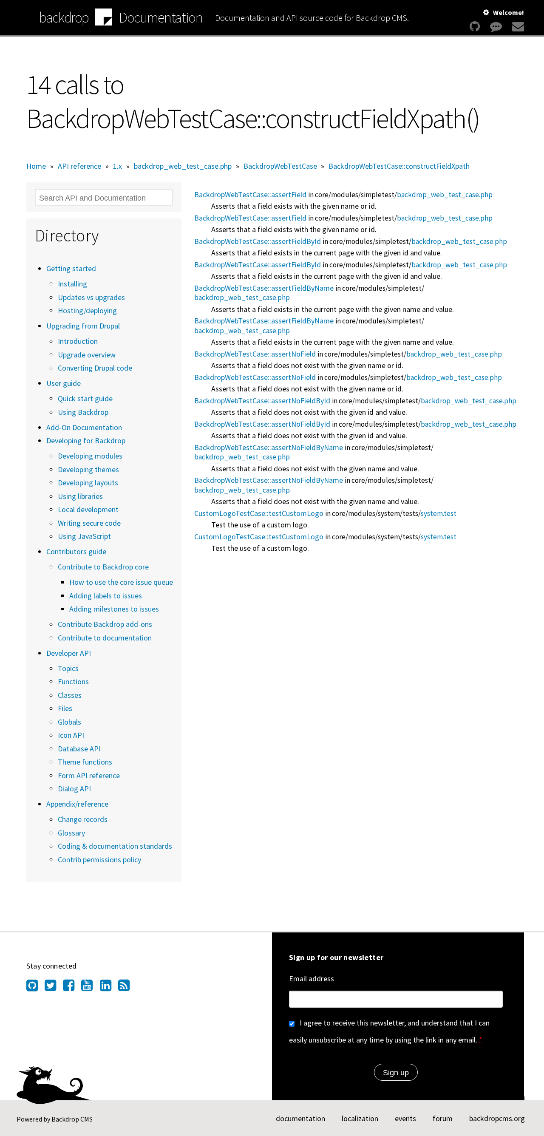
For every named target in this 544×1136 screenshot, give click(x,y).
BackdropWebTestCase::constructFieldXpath (399, 166)
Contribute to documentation (105, 638)
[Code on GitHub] (475, 26)
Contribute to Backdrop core (103, 567)
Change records (83, 819)
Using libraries (80, 496)
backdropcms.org (497, 1118)
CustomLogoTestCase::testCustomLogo (258, 513)
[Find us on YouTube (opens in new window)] (90, 987)
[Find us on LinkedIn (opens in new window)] (109, 987)
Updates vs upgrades (91, 297)
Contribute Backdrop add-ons (105, 624)
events (405, 1118)
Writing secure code (89, 523)
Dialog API (74, 788)
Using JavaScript (84, 536)
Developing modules (90, 456)
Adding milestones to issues (114, 609)
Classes (70, 695)
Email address (311, 978)
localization (360, 1118)
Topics (68, 668)
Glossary (71, 833)
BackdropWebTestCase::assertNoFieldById (262, 400)
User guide (63, 383)
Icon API (71, 735)
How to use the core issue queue (121, 582)
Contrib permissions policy (99, 859)
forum (443, 1118)
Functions (73, 681)
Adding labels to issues (105, 596)
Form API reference (89, 775)
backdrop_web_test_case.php (183, 166)
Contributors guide (76, 551)
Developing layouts (88, 482)
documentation (300, 1118)
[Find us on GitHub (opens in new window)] (35, 987)
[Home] (103, 18)
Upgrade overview (87, 355)
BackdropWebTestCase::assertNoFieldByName (268, 447)
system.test (438, 513)
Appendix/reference (77, 804)
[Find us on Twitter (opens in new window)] (54, 987)
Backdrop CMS (72, 1119)
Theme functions (85, 762)
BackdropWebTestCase (280, 166)
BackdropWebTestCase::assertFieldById (257, 241)
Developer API (68, 653)
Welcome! (508, 12)
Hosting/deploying (87, 310)
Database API (79, 749)
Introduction (78, 341)
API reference (79, 166)
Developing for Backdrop (85, 440)
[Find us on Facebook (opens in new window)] (72, 987)
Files (65, 708)
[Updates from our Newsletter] (517, 26)
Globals (69, 722)
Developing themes (88, 469)
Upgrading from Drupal (83, 326)
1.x (117, 166)
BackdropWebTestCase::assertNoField (255, 354)
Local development (88, 509)
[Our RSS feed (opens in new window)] (127, 987)
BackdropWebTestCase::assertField (250, 194)
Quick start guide (85, 398)
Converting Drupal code (95, 368)
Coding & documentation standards (115, 846)
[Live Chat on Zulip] (496, 26)
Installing (72, 284)
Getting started (71, 268)
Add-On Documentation (84, 427)
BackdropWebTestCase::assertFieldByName (264, 288)
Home (36, 166)
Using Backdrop (83, 412)
